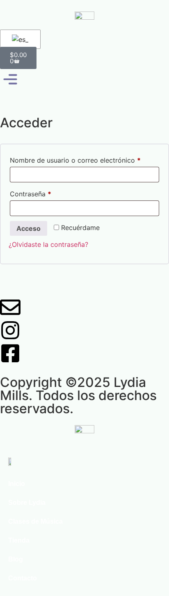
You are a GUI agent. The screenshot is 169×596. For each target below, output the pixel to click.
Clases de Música (35, 521)
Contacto (22, 578)
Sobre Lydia (27, 502)
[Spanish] (19, 39)
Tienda (19, 540)
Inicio (16, 483)
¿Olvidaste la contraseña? (48, 244)
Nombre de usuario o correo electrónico (84, 159)
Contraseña (48, 192)
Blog (15, 559)
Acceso (28, 228)
